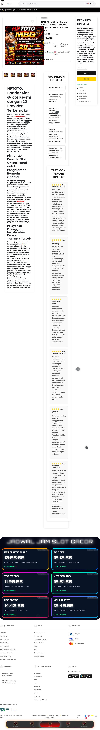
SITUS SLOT (82, 91)
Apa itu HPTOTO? (55, 87)
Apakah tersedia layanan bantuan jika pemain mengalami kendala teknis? (55, 153)
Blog (35, 646)
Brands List (38, 636)
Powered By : (44, 53)
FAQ (35, 650)
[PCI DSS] (4, 710)
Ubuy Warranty (5, 656)
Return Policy (38, 643)
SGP (35, 680)
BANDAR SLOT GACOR (85, 101)
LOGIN (86, 79)
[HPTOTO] (10, 3)
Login (32, 726)
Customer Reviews (40, 640)
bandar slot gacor (20, 116)
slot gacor (20, 201)
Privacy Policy (54, 716)
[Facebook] (85, 716)
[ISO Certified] (14, 710)
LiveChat (84, 726)
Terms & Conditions (39, 716)
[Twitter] (96, 716)
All (21, 3)
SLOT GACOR (83, 99)
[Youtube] (92, 716)
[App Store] (74, 676)
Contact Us (50, 718)
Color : (48, 60)
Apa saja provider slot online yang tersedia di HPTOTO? (56, 98)
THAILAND (37, 673)
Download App (39, 633)
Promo (15, 726)
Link (68, 726)
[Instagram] (88, 716)
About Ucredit (39, 653)
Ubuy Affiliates (39, 656)
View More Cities (40, 700)
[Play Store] (86, 676)
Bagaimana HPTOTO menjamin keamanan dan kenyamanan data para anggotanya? (55, 115)
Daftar (50, 726)
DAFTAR (86, 73)
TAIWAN (37, 687)
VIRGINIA (37, 697)
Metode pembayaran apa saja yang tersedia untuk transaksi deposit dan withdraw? (56, 135)
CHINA (36, 693)
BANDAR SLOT (83, 96)
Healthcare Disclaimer (8, 659)
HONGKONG (38, 677)
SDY (35, 683)
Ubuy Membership (6, 653)
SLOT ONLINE (82, 93)
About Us (65, 716)
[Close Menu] (2, 4)
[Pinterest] (86, 718)
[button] (32, 21)
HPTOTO (23, 244)
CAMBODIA (38, 690)
